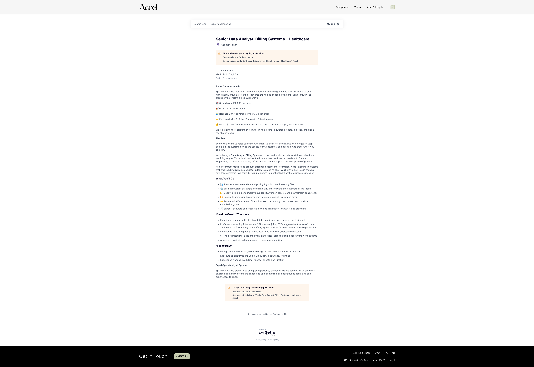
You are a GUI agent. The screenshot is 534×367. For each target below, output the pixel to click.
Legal (392, 360)
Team (357, 7)
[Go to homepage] (148, 7)
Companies (342, 7)
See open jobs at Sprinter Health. (238, 57)
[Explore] (392, 7)
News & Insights (374, 7)
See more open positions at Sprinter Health (267, 314)
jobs (200, 24)
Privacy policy (260, 340)
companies (221, 24)
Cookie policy (273, 340)
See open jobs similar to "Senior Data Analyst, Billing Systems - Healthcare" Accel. (260, 61)
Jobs (377, 352)
